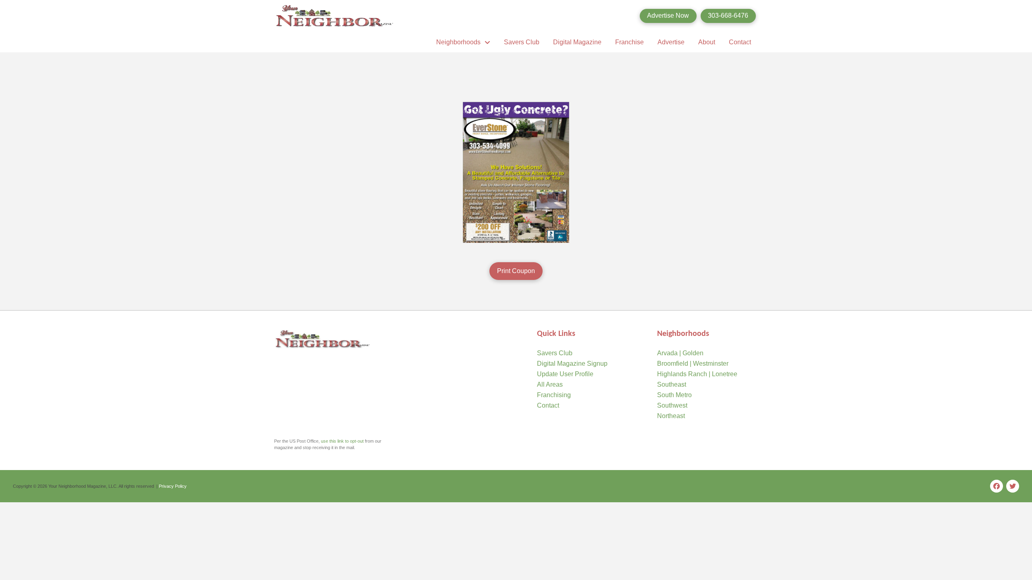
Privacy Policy (173, 486)
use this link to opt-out (342, 441)
